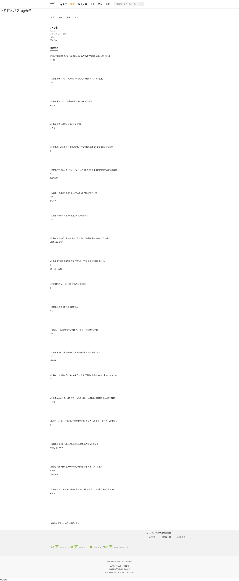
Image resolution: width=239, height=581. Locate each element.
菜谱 (72, 4)
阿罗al (53, 200)
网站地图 (3, 580)
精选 (52, 17)
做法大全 (54, 47)
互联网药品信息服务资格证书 (119, 569)
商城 (100, 4)
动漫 (108, 4)
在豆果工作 (119, 561)
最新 (60, 17)
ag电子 (53, 3)
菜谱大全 (128, 561)
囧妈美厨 (54, 177)
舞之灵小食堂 (56, 269)
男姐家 (53, 360)
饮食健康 (82, 4)
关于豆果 (110, 561)
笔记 (92, 4)
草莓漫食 (54, 474)
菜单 (76, 17)
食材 (68, 17)
